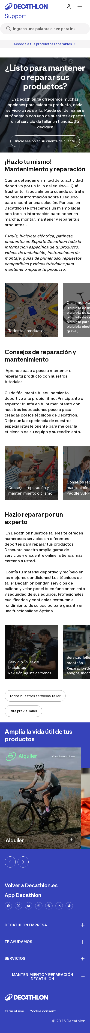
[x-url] (18, 905)
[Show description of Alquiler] (71, 839)
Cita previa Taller (23, 711)
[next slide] (23, 862)
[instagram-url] (38, 905)
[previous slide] (10, 862)
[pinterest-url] (49, 905)
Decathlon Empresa (26, 925)
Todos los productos (26, 330)
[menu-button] (79, 6)
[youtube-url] (28, 905)
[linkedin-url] (59, 905)
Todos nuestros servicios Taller (35, 696)
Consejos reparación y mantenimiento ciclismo (30, 490)
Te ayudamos (18, 941)
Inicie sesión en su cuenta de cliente (45, 141)
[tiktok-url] (69, 905)
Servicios (15, 958)
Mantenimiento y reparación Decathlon (42, 976)
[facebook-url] (8, 905)
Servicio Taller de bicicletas (23, 665)
